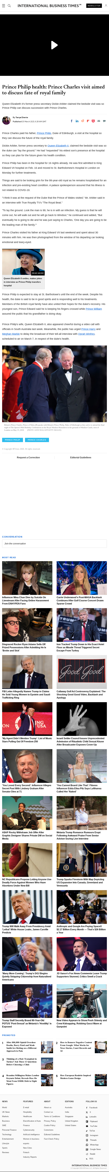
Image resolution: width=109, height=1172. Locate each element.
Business (6, 1121)
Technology (6, 1134)
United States (70, 1125)
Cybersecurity (28, 1130)
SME (4, 1125)
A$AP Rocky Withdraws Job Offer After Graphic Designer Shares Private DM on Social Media (27, 835)
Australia (68, 1107)
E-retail (26, 1107)
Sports (5, 1148)
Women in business (31, 1139)
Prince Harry (88, 329)
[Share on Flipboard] (88, 121)
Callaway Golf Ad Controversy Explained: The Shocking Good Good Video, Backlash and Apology (81, 694)
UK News (6, 1112)
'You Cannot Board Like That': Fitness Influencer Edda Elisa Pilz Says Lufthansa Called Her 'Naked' (79, 788)
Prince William (94, 308)
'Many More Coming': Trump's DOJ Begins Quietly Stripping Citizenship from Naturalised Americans (26, 976)
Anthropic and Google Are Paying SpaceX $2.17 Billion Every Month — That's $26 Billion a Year (81, 929)
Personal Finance (9, 1130)
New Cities (27, 1148)
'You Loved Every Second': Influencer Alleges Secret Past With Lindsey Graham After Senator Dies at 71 (26, 788)
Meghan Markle (11, 334)
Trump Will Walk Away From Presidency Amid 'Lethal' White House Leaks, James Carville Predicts (26, 929)
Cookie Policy (49, 1125)
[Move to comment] (104, 121)
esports (26, 1143)
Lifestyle (5, 1143)
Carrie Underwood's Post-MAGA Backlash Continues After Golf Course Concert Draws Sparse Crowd (80, 600)
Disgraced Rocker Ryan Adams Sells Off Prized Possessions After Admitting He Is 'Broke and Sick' (24, 647)
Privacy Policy (50, 1121)
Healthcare (27, 1116)
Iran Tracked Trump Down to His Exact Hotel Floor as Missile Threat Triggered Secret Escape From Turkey (80, 647)
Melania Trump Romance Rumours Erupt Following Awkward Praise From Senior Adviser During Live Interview (78, 835)
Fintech (26, 1152)
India (67, 1112)
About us (47, 1107)
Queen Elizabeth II (58, 145)
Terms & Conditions (52, 1116)
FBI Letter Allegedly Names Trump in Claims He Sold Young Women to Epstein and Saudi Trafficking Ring (26, 694)
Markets (5, 1116)
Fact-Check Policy (51, 1139)
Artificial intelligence (31, 1134)
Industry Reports (30, 1157)
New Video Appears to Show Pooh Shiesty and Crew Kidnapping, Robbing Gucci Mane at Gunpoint (82, 1023)
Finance (26, 1125)
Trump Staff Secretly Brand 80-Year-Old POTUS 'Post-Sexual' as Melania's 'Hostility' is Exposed (27, 1023)
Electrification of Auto (32, 1121)
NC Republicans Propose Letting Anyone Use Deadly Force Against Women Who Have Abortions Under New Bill (26, 882)
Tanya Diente (22, 117)
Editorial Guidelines (80, 457)
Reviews (5, 1152)
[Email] (98, 121)
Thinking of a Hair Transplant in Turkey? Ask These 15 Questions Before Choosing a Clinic (21, 1062)
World (4, 1107)
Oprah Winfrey (86, 334)
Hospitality (27, 1112)
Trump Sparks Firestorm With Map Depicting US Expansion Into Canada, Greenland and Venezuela (80, 882)
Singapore (69, 1116)
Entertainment (8, 1139)
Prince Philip (44, 133)
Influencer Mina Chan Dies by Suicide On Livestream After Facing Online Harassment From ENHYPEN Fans (25, 600)
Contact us (48, 1112)
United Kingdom (71, 1121)
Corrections (48, 1130)
